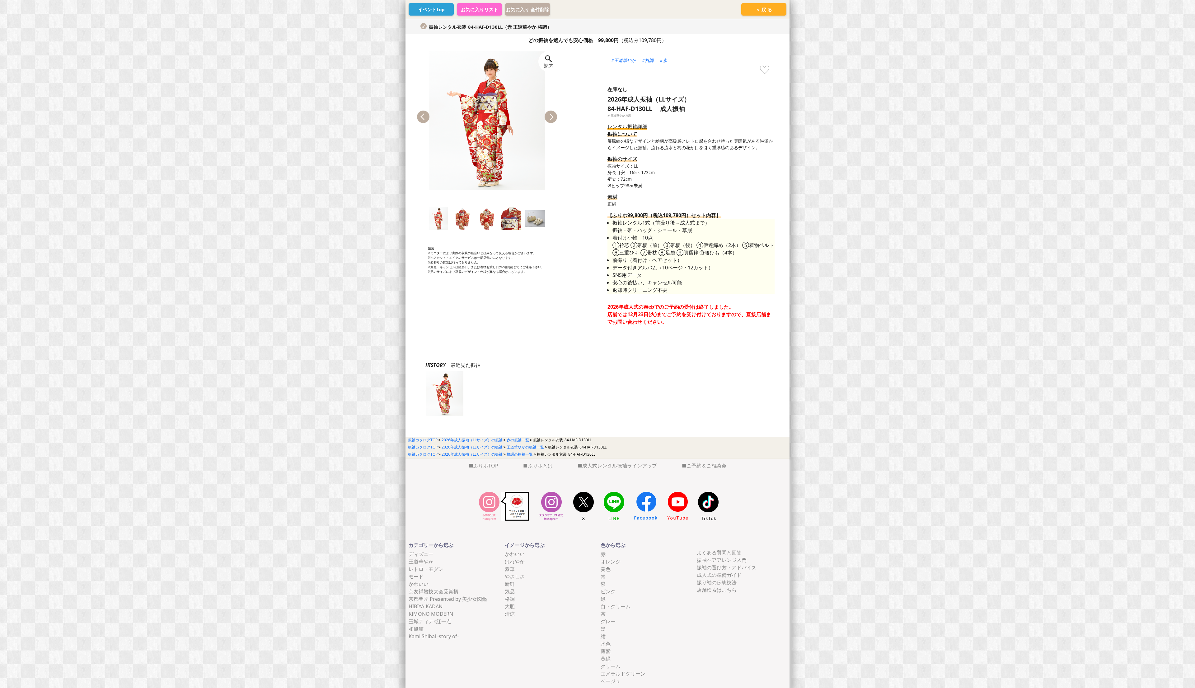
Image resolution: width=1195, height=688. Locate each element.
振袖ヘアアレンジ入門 (722, 560)
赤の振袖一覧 (518, 440)
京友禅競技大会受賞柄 (433, 591)
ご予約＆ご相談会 (706, 465)
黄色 (606, 569)
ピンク (608, 591)
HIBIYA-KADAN (426, 606)
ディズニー (421, 554)
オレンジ (611, 561)
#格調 (648, 60)
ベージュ (611, 681)
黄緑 (606, 658)
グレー (608, 621)
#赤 (663, 60)
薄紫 (606, 651)
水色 (606, 643)
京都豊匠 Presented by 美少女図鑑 (448, 598)
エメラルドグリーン (623, 673)
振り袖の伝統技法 (717, 582)
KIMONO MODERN (431, 613)
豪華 (510, 569)
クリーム (611, 666)
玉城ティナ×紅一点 (430, 621)
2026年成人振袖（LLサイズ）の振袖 (472, 440)
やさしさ (515, 576)
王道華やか (421, 561)
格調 (510, 598)
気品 (510, 591)
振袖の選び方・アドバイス (727, 567)
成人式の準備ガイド (719, 575)
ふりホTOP (485, 465)
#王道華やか (623, 60)
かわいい (419, 584)
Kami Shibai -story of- (434, 636)
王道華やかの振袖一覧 (525, 447)
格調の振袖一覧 (520, 454)
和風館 (416, 628)
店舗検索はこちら (717, 589)
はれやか (515, 561)
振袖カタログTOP (423, 440)
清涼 (510, 613)
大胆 (510, 606)
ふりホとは (540, 465)
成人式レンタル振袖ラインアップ (619, 465)
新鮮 (510, 584)
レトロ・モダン (426, 569)
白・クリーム (615, 606)
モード (416, 576)
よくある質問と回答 (719, 552)
